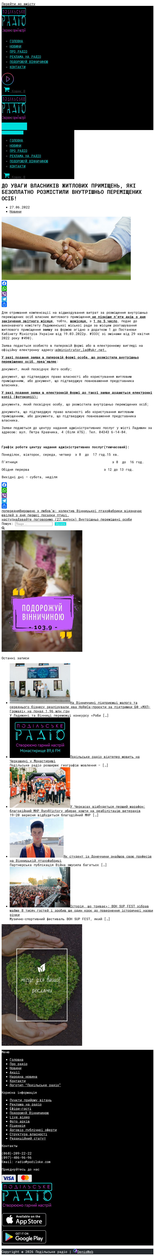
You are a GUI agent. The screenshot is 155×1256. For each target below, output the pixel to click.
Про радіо (18, 51)
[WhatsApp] (77, 288)
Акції (15, 1072)
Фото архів (20, 1121)
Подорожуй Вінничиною (29, 62)
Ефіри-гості (20, 1108)
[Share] (77, 304)
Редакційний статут (28, 1138)
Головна (16, 41)
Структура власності (28, 1134)
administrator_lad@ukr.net (80, 350)
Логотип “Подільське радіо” (35, 1085)
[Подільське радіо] (14, 31)
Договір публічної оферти (33, 1130)
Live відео (20, 1117)
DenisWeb (85, 1252)
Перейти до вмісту (18, 4)
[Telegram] (77, 299)
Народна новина (23, 1076)
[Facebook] (77, 283)
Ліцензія (17, 1125)
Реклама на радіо (25, 56)
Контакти (17, 67)
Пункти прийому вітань (31, 1100)
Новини (15, 46)
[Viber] (77, 294)
